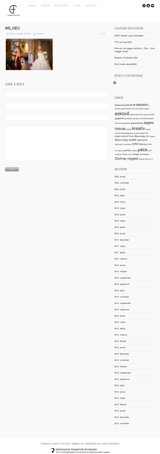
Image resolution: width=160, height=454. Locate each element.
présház (134, 150)
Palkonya (142, 144)
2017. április (119, 252)
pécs (142, 149)
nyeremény (127, 144)
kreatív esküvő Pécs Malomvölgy (130, 136)
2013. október (120, 366)
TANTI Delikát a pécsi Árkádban (128, 35)
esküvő (122, 113)
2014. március (120, 334)
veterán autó (127, 154)
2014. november (121, 296)
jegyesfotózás (137, 122)
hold (116, 123)
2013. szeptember (122, 372)
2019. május (119, 208)
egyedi (146, 108)
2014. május (119, 321)
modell (132, 139)
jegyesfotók (126, 123)
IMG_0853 (12, 28)
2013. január (119, 410)
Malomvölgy (121, 139)
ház (120, 123)
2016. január (119, 265)
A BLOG (77, 5)
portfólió (127, 150)
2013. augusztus (121, 379)
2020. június (119, 189)
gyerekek (128, 118)
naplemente (142, 139)
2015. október (120, 271)
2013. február (120, 404)
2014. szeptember (122, 303)
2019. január (119, 214)
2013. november (121, 359)
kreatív (138, 128)
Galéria (45, 5)
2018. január (119, 233)
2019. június (119, 201)
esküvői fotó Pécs (136, 114)
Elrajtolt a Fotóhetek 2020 (126, 57)
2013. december (121, 353)
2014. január (119, 347)
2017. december (121, 239)
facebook (146, 114)
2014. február (120, 341)
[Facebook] (115, 83)
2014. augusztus (121, 309)
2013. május (119, 397)
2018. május (119, 220)
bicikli (130, 104)
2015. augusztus (121, 283)
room (150, 150)
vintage (135, 154)
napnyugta (119, 144)
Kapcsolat (91, 5)
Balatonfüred (120, 104)
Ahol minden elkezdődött (125, 64)
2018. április (119, 227)
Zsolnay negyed (126, 158)
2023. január (119, 176)
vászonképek (144, 154)
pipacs (120, 150)
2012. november (121, 423)
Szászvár (118, 154)
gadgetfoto (119, 118)
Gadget (32, 5)
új (151, 159)
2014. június (119, 315)
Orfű (135, 144)
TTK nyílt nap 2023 (123, 41)
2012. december (121, 417)
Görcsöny (135, 118)
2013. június (119, 391)
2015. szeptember (122, 277)
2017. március (120, 258)
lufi (147, 136)
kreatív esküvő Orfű (141, 133)
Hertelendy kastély (147, 118)
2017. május (119, 246)
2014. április (119, 328)
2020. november (121, 182)
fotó (152, 114)
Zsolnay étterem (145, 159)
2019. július (119, 195)
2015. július (119, 290)
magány (152, 136)
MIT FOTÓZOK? (61, 5)
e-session (140, 104)
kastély (128, 129)
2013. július (119, 385)
